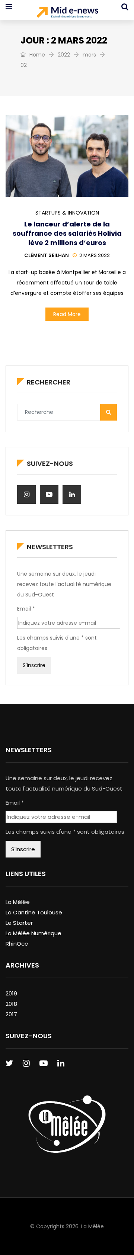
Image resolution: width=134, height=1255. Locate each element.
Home (36, 54)
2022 (64, 54)
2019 (11, 993)
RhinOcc (17, 943)
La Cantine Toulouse (34, 912)
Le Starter (19, 923)
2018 (11, 1004)
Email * (26, 608)
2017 (11, 1014)
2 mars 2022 (94, 255)
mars (89, 54)
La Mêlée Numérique (33, 933)
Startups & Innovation (67, 212)
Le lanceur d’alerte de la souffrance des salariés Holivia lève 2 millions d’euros (67, 233)
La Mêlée (18, 902)
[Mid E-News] (67, 13)
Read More (67, 314)
